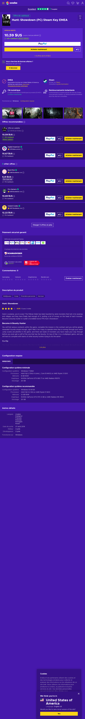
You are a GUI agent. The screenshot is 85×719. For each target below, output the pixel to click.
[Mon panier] (77, 3)
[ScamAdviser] (13, 253)
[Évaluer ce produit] (9, 308)
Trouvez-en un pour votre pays (18, 86)
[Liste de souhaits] (72, 3)
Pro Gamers (12, 189)
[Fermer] (78, 693)
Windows (18, 435)
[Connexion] (82, 3)
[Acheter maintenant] (42, 44)
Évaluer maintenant (74, 278)
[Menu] (3, 3)
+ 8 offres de (42, 56)
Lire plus (43, 347)
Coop (16, 296)
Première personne (28, 296)
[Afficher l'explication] (22, 149)
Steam (58, 82)
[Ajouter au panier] (78, 49)
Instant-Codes (13, 206)
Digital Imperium (14, 147)
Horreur (41, 296)
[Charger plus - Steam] (45, 81)
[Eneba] (11, 3)
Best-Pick (11, 170)
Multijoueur (7, 296)
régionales (25, 84)
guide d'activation (62, 84)
